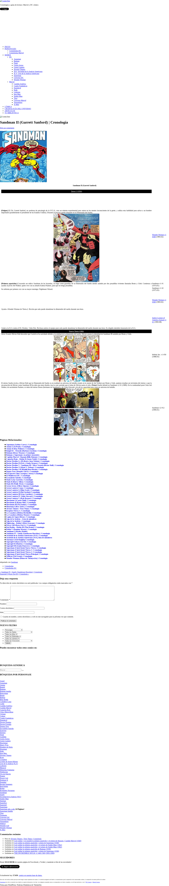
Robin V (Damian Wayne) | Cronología (21, 529)
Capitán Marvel (5, 708)
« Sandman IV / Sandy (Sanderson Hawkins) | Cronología (21, 572)
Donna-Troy (4, 726)
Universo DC (19, 78)
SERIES (8, 55)
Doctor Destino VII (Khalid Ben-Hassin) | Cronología (26, 469)
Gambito (3, 737)
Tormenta (3, 815)
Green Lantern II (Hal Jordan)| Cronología (23, 492)
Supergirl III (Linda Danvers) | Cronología (23, 546)
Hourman (3, 749)
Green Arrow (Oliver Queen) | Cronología (22, 486)
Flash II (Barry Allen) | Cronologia (19, 482)
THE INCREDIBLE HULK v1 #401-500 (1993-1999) (34, 853)
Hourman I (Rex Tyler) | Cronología (20, 507)
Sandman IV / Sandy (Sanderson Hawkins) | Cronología (28, 533)
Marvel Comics (96, 882)
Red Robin (4, 786)
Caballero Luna (5, 702)
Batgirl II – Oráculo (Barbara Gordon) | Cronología (26, 451)
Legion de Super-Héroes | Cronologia (20, 517)
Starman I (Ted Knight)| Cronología (20, 540)
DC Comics (88, 882)
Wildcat (3, 824)
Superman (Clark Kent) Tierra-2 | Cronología (24, 552)
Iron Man (17, 94)
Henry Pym (4, 745)
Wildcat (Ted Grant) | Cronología (19, 556)
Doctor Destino (5, 722)
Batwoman (4, 693)
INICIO (7, 47)
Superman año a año (7, 809)
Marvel (11, 82)
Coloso (2, 716)
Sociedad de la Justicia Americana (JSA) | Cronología (27, 536)
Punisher (3, 782)
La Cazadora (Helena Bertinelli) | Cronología (23, 513)
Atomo (2, 685)
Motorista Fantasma (7, 770)
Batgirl (2, 687)
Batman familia (5, 691)
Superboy (3, 803)
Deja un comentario (7, 128)
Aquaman (17, 59)
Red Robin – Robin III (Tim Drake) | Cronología (25, 527)
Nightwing (4, 772)
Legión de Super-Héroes (9, 762)
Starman (3, 801)
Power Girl (4, 778)
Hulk (15, 90)
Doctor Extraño (5, 724)
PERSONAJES (10, 49)
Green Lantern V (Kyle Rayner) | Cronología (23, 498)
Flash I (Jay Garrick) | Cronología (19, 480)
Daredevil (17, 88)
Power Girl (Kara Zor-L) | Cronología (21, 525)
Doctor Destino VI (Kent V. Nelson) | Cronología (25, 467)
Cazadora (3, 760)
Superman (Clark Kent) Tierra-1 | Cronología (24, 550)
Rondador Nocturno (7, 791)
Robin (2, 788)
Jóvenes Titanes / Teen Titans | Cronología (22, 509)
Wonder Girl (4, 826)
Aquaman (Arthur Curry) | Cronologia (21, 445)
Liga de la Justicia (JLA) (9, 764)
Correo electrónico (6, 608)
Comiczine (2, 882)
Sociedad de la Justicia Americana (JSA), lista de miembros (29, 538)
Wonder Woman (20, 80)
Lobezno (17, 92)
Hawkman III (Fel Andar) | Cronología (21, 505)
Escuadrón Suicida (7, 729)
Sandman (14, 562)
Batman (16, 61)
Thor (15, 98)
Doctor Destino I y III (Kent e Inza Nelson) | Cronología (27, 461)
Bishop (2, 698)
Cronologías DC (15, 51)
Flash (16, 63)
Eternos (3, 733)
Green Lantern (19, 67)
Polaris (2, 776)
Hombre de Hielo (6, 747)
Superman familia (6, 811)
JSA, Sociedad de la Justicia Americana (28, 71)
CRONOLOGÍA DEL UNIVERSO (18, 109)
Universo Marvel (20, 100)
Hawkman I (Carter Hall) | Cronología (21, 500)
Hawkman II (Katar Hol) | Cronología (21, 502)
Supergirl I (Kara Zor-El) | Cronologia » (14, 574)
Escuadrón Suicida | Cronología (18, 478)
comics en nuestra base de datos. (30, 875)
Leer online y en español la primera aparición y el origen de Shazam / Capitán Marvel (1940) (47, 841)
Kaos (2, 757)
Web (1, 612)
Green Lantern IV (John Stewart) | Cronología (24, 496)
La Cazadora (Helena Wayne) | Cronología (23, 515)
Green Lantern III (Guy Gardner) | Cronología (24, 494)
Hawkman (4, 743)
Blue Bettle (4, 700)
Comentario (5, 600)
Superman (17, 76)
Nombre (3, 604)
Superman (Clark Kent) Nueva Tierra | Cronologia (26, 548)
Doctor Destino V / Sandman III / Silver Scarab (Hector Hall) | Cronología (35, 465)
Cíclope (3, 714)
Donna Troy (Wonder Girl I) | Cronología (22, 471)
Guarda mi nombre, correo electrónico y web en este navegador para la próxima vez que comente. (38, 617)
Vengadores (18, 102)
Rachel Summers (6, 784)
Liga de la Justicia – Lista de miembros (21, 519)
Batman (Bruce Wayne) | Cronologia (20, 453)
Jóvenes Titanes (19, 69)
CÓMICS (8, 107)
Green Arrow (18, 65)
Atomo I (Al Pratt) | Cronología (18, 447)
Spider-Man (18, 96)
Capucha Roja (5, 710)
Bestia (2, 695)
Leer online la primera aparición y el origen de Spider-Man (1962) (38, 845)
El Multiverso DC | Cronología (18, 476)
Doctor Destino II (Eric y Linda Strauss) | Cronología (27, 463)
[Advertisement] (84, 28)
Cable (2, 704)
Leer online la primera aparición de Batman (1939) (32, 849)
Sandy (2, 795)
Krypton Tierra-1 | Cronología (18, 511)
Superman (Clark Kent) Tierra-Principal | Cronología (27, 554)
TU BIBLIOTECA (12, 113)
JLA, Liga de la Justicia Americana (26, 74)
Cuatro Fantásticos (20, 86)
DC (10, 57)
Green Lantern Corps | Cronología (19, 488)
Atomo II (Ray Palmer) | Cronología (20, 449)
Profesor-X (4, 780)
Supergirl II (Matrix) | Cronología (19, 544)
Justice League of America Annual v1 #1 (159, 320)
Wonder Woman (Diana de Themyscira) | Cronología (26, 558)
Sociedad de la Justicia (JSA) (10, 797)
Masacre (3, 768)
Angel (2, 681)
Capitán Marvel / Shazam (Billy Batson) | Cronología (26, 457)
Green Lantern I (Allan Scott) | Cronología (22, 490)
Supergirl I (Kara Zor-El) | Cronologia (21, 542)
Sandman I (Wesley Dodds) (16, 531)
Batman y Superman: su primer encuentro (22, 455)
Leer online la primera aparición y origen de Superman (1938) (36, 843)
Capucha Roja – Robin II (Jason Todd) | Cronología (26, 459)
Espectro (3, 731)
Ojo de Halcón (5, 774)
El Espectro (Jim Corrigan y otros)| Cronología (24, 474)
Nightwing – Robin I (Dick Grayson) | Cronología (25, 523)
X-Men (16, 105)
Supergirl (3, 805)
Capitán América (20, 84)
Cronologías (9, 566)
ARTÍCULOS (10, 111)
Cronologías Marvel (16, 53)
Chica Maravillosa (6, 712)
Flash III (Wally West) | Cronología (19, 484)
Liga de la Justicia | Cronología (18, 521)
